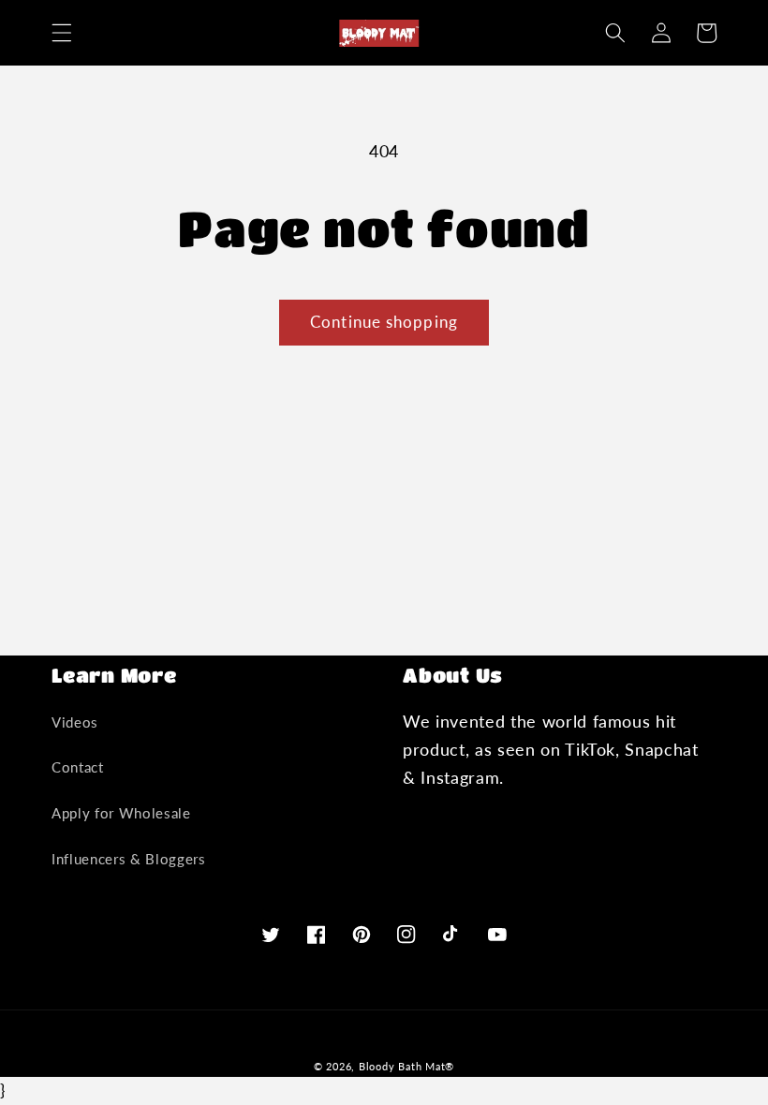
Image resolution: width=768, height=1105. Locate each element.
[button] (61, 32)
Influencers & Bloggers (129, 858)
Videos (75, 722)
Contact (78, 767)
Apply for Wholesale (121, 812)
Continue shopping (384, 322)
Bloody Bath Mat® (406, 1066)
